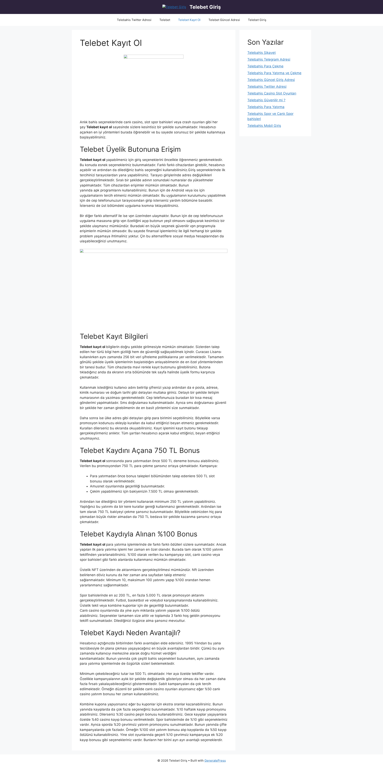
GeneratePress (215, 760)
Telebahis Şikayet (261, 53)
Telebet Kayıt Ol (189, 20)
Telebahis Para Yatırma (265, 107)
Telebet (164, 20)
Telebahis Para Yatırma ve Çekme (274, 73)
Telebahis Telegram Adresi (268, 59)
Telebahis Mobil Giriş (264, 126)
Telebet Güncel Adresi (224, 20)
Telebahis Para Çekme (265, 66)
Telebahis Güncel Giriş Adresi (271, 80)
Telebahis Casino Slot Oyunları (271, 93)
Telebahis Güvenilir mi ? (266, 100)
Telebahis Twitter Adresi (134, 20)
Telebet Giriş (205, 7)
